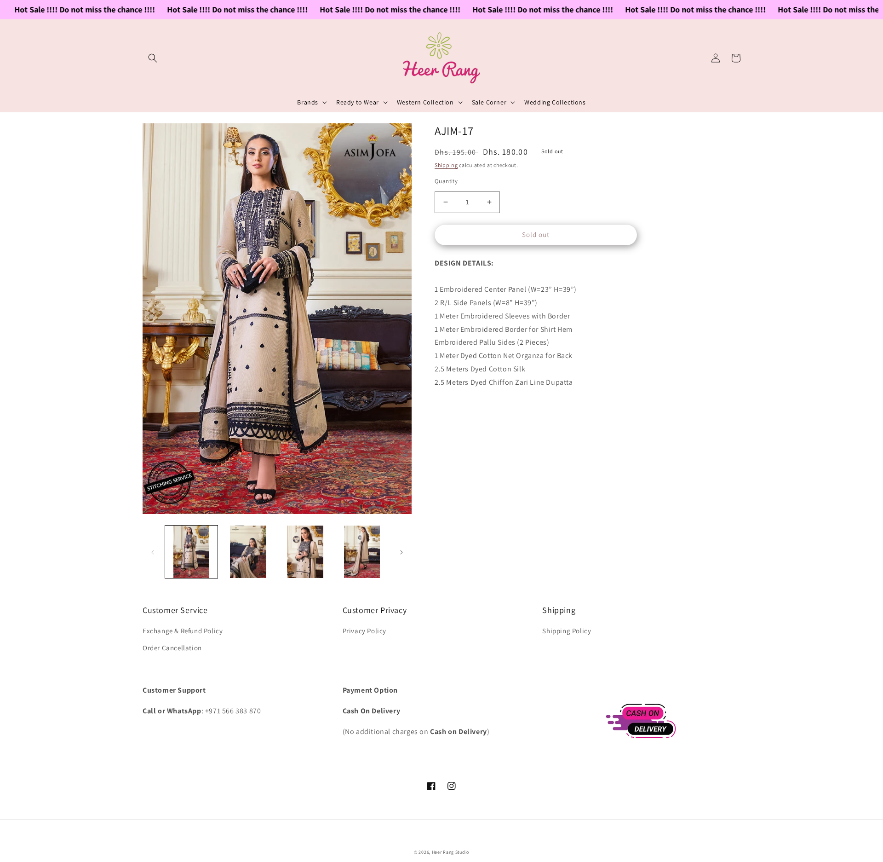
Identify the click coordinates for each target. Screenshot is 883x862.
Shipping (446, 165)
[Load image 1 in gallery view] (191, 552)
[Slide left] (153, 552)
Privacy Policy (364, 630)
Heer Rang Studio (450, 852)
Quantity (446, 181)
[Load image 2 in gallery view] (248, 552)
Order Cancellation (172, 647)
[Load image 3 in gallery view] (305, 552)
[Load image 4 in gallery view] (362, 552)
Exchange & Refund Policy (183, 630)
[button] (153, 58)
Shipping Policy (566, 630)
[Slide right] (401, 552)
